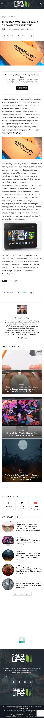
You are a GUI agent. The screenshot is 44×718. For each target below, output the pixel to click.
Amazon (10, 281)
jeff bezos (18, 281)
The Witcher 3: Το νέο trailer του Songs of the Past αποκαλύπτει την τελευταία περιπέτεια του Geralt (22, 477)
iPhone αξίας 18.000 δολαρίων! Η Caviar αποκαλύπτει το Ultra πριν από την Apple (28, 585)
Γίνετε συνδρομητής (35, 502)
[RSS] (30, 682)
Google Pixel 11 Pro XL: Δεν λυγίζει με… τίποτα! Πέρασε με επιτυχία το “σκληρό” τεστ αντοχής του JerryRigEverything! (22, 389)
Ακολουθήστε (22, 502)
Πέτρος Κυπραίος (13, 29)
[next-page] (7, 486)
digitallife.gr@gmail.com (30, 677)
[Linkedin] (26, 337)
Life (9, 17)
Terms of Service (23, 712)
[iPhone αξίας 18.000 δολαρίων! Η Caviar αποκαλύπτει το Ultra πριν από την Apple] (8, 584)
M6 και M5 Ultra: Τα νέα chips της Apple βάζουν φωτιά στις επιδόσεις (22, 434)
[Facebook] (18, 337)
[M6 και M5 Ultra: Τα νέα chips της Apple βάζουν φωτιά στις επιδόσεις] (22, 416)
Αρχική (4, 17)
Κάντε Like (8, 502)
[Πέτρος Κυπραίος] (4, 29)
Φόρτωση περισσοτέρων (21, 594)
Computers (22, 430)
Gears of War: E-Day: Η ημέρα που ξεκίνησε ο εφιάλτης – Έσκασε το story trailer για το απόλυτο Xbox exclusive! (29, 571)
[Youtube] (25, 682)
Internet (13, 17)
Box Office (21, 472)
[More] (31, 36)
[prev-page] (3, 486)
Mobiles (22, 384)
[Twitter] (19, 682)
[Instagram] (22, 337)
